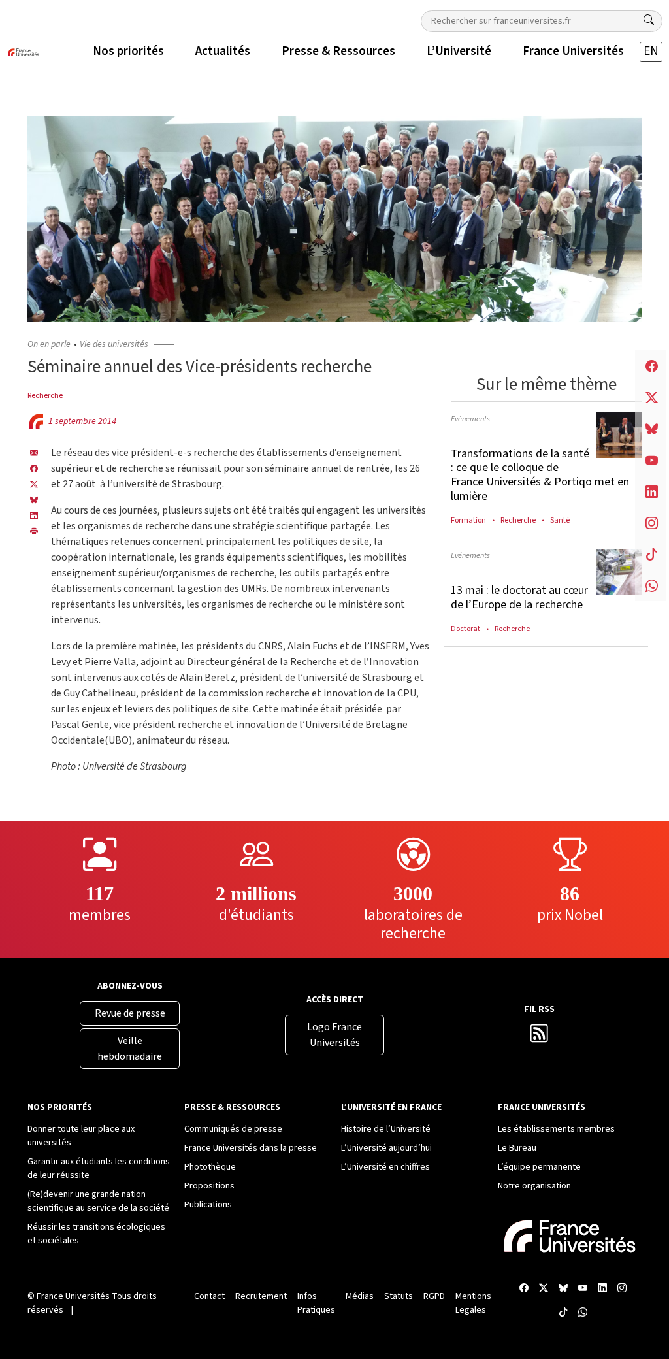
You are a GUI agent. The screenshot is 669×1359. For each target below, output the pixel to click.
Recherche (45, 395)
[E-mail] (34, 453)
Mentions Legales (473, 1303)
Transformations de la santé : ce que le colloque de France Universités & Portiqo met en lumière (540, 475)
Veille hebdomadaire (129, 1049)
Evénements (470, 419)
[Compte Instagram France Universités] (622, 1288)
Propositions (209, 1185)
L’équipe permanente (539, 1166)
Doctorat (465, 628)
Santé (560, 520)
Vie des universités (114, 344)
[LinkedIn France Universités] (34, 515)
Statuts (398, 1296)
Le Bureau (517, 1147)
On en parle (49, 344)
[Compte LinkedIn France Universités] (602, 1288)
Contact (209, 1296)
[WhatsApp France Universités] (583, 1312)
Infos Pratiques (316, 1303)
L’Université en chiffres (385, 1166)
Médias (360, 1296)
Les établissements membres (556, 1129)
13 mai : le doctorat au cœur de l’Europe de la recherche (519, 597)
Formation (468, 520)
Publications (208, 1204)
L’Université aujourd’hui (386, 1147)
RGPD (434, 1296)
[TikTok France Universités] (563, 1312)
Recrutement (261, 1296)
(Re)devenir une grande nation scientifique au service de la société (98, 1201)
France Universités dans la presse (250, 1147)
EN (651, 51)
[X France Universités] (34, 484)
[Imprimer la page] (34, 531)
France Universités (73, 1296)
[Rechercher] (649, 20)
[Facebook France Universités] (34, 468)
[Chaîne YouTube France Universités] (583, 1288)
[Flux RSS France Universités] (539, 1037)
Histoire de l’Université (386, 1129)
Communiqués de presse (233, 1129)
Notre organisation (534, 1185)
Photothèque (210, 1166)
